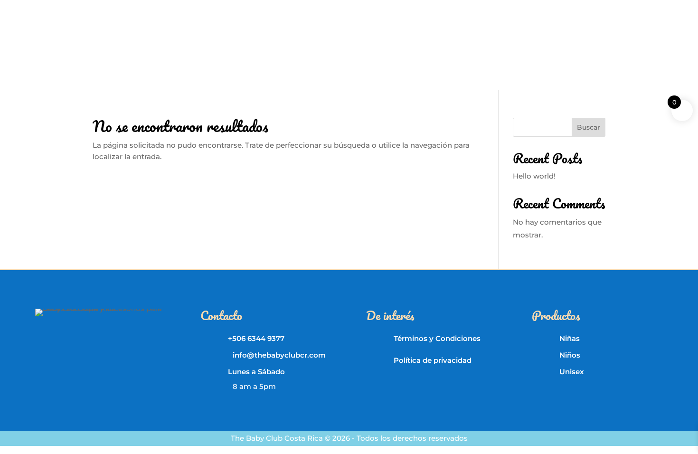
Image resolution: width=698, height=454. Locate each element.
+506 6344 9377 (91, 7)
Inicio (83, 54)
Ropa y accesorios (135, 54)
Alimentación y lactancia (279, 54)
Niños (569, 354)
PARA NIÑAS (468, 9)
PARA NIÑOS (520, 9)
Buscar (588, 127)
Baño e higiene (359, 54)
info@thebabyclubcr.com (239, 7)
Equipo (456, 54)
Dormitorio (414, 54)
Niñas (569, 338)
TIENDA (601, 9)
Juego (535, 54)
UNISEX (565, 9)
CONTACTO (643, 9)
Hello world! (534, 175)
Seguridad (497, 54)
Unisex (571, 371)
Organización (201, 54)
